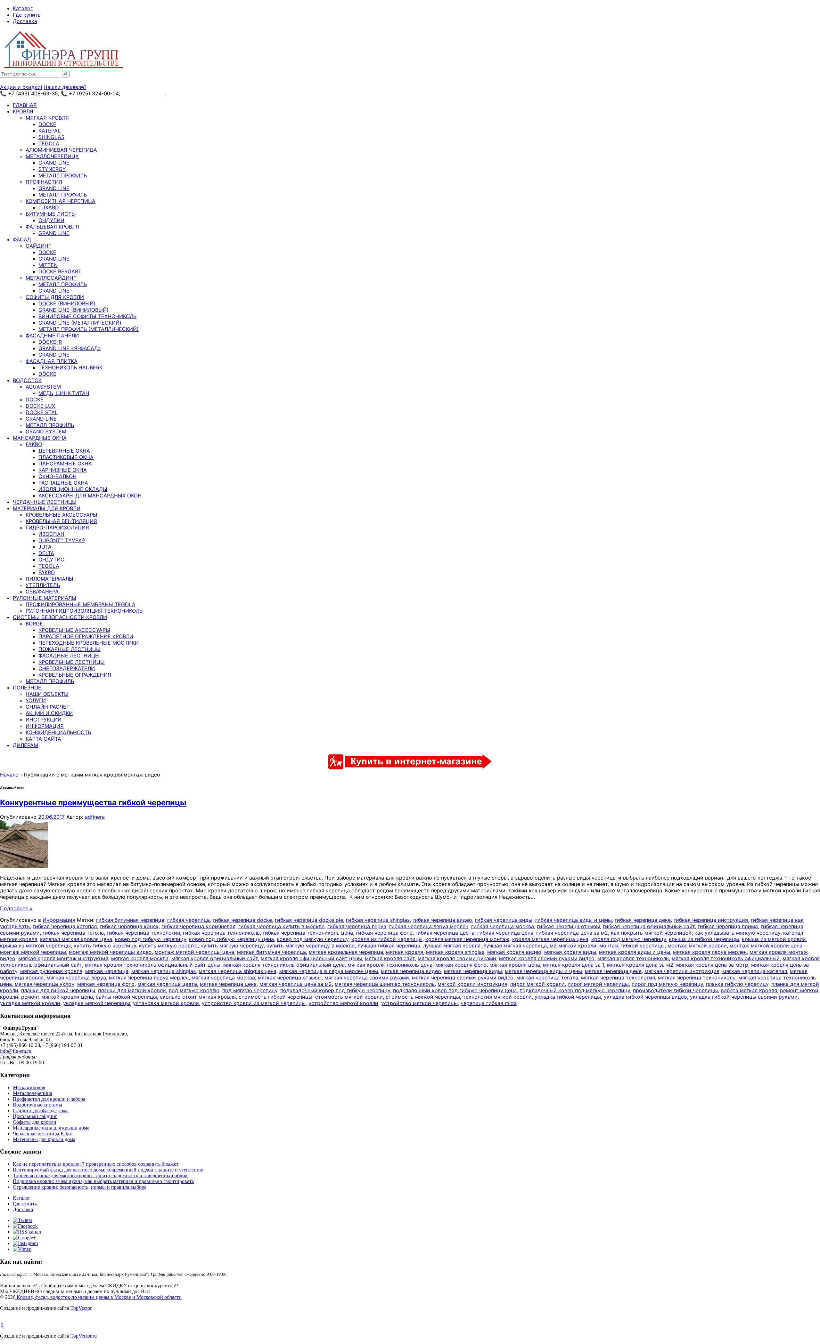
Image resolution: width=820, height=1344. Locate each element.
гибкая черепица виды (503, 920)
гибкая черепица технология (143, 933)
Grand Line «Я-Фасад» (69, 348)
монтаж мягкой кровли (697, 945)
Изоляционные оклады (72, 489)
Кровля (23, 111)
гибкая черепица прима (728, 926)
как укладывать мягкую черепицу (737, 933)
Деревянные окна (64, 450)
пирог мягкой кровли (537, 984)
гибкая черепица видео (442, 920)
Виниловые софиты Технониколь (87, 316)
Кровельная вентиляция (61, 521)
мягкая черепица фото (106, 984)
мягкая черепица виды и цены (543, 971)
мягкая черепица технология (618, 977)
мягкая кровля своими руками (457, 958)
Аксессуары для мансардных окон (90, 495)
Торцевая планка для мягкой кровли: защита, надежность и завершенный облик (100, 1175)
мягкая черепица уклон (44, 984)
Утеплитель (43, 585)
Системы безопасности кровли (60, 617)
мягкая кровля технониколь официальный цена (284, 965)
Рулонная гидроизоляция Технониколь (84, 611)
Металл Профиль (62, 175)
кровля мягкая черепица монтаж (467, 939)
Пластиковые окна (66, 457)
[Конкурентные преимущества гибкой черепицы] (24, 866)
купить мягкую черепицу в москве (310, 945)
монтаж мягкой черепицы (33, 952)
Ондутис (51, 559)
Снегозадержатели (66, 668)
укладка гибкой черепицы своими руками (744, 997)
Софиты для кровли (55, 297)
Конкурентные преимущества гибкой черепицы (93, 802)
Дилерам (25, 745)
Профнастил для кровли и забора (49, 1099)
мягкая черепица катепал (754, 971)
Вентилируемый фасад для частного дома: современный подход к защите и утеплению (108, 1169)
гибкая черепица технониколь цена (308, 933)
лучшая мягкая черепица (515, 945)
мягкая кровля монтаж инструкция (63, 958)
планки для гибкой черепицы (58, 990)
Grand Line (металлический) (79, 322)
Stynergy (52, 169)
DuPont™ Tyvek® (61, 540)
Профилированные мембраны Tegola (80, 604)
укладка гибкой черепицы (568, 997)
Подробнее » (16, 908)
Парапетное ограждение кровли (85, 636)
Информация (45, 726)
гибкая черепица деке (643, 920)
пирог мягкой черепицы (598, 984)
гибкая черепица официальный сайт (649, 926)
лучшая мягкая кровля (451, 945)
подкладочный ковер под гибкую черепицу (335, 990)
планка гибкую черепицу (737, 984)
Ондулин (51, 220)
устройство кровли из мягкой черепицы (254, 1003)
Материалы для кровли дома (44, 1139)
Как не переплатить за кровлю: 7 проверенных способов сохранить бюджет (95, 1164)
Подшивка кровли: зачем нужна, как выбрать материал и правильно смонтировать (103, 1181)
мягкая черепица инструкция (681, 971)
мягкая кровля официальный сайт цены (311, 958)
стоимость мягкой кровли (349, 997)
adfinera (95, 817)
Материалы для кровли (46, 508)
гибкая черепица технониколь (221, 933)
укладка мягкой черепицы (96, 1003)
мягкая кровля (404, 952)
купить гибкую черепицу (105, 945)
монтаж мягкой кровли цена (766, 945)
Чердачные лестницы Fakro (42, 1133)
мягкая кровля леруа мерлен (710, 952)
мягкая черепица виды (473, 971)
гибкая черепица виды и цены (573, 920)
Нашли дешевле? (65, 87)
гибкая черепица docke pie (309, 920)
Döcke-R (50, 342)
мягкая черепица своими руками (366, 977)
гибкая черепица (188, 920)
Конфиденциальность (58, 732)
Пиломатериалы (49, 578)
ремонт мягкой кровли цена (57, 997)
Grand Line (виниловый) (73, 310)
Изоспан (51, 534)
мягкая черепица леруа (76, 977)
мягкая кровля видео (514, 952)
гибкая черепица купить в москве (281, 926)
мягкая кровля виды (570, 952)
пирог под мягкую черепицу (667, 984)
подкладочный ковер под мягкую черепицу (575, 990)
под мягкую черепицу (249, 990)
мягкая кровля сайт (390, 958)
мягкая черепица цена (228, 984)
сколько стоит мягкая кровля (198, 997)
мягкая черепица (106, 971)
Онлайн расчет (48, 707)
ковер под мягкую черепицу (312, 939)
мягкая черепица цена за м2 (295, 984)
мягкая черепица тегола (547, 977)
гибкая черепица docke (242, 920)
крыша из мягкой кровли (774, 939)
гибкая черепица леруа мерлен (428, 926)
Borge (34, 623)
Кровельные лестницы (71, 662)
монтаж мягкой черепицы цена (194, 952)
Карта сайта (43, 739)
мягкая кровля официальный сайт (214, 958)
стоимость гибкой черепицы (275, 997)
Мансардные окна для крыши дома (51, 1128)
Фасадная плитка (52, 361)
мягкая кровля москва (139, 958)
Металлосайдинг (51, 278)
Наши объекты (47, 694)
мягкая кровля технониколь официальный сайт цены (152, 965)
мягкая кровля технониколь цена (390, 965)
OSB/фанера (42, 591)
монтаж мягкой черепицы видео (110, 952)
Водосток (27, 380)
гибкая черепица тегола (73, 933)
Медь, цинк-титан (63, 393)
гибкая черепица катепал (65, 926)
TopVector (81, 1308)
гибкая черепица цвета (444, 933)
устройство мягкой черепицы (419, 1003)
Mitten (48, 265)
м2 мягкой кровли (573, 945)
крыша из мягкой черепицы (35, 945)
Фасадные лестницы (69, 655)
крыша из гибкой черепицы (704, 939)
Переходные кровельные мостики (88, 643)
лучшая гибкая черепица (388, 945)
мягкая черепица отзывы (290, 977)
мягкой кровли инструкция (472, 984)
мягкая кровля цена (514, 965)
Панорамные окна (65, 463)
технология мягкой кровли (497, 997)
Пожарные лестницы (69, 649)
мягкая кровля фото (461, 965)
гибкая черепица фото (384, 933)
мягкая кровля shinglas (455, 952)
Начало (9, 774)
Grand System (46, 431)
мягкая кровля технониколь (633, 958)
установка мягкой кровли (166, 1003)
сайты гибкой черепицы (126, 997)
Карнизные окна (62, 470)
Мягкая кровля (47, 118)
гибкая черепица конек (129, 926)
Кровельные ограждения (74, 675)
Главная (25, 105)
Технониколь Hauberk (70, 367)
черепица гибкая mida (489, 1003)
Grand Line (54, 162)
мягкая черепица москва (223, 977)
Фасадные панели (52, 335)
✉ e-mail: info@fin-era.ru (198, 93)
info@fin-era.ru (15, 1051)
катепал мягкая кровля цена (76, 939)
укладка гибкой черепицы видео (645, 997)
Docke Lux (40, 406)
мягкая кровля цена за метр (712, 965)
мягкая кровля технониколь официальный (726, 958)
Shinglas (51, 137)
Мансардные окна (40, 438)
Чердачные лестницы (45, 502)
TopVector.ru (83, 1336)
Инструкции (44, 719)
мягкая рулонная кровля (51, 971)
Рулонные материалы (44, 598)
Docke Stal (42, 412)
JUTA (45, 546)
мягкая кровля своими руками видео (546, 958)
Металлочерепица (52, 156)
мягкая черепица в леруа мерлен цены (328, 971)
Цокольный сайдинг (35, 1116)
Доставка (25, 21)
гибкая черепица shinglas (378, 920)
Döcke (47, 374)
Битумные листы (51, 214)
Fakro (34, 444)
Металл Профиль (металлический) (88, 329)
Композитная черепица (60, 201)
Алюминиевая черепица (61, 150)
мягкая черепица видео (411, 971)
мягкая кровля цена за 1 (573, 965)
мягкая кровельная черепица (346, 952)
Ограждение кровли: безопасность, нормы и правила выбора (79, 1187)
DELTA (46, 553)
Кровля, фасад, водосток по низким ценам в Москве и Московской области (98, 1297)
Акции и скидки (49, 713)
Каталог (23, 8)
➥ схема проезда (143, 93)
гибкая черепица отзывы (568, 926)
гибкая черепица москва (502, 926)
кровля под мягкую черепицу (628, 939)
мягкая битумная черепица (271, 952)
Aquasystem (43, 386)
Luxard (48, 207)
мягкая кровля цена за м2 (640, 965)
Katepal (49, 130)
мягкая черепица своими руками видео (462, 977)
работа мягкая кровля (749, 990)
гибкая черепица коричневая (198, 926)
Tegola (48, 143)
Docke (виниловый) (66, 303)
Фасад (22, 239)
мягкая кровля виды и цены (634, 952)
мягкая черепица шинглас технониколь (385, 984)
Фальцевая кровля (52, 226)
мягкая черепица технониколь (696, 977)
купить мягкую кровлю (168, 945)
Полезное (27, 687)
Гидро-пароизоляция (57, 527)
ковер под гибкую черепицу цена (231, 939)
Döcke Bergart (59, 271)
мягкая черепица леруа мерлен (149, 977)
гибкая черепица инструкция (711, 920)
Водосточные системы (37, 1104)
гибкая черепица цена (505, 933)
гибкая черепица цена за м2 (572, 933)
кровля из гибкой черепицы (386, 939)
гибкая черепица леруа (356, 926)
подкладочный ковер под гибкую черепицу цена (455, 990)
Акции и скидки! (21, 87)
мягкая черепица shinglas (163, 971)
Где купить (27, 15)
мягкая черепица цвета (167, 984)
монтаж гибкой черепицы (632, 945)
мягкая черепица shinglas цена (237, 971)
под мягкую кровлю (194, 990)
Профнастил (44, 182)
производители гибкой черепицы (675, 990)
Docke (47, 124)
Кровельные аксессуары (61, 514)
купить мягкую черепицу (232, 945)
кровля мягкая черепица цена (550, 939)
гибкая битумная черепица (130, 920)
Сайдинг (38, 246)
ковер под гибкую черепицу (150, 939)
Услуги (36, 700)
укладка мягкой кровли (30, 1003)
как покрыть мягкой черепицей (651, 933)
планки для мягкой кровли (132, 990)
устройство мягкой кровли (343, 1003)
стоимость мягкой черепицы (423, 997)
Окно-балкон (57, 476)
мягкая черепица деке (613, 971)
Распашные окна (63, 482)
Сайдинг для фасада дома (41, 1110)
